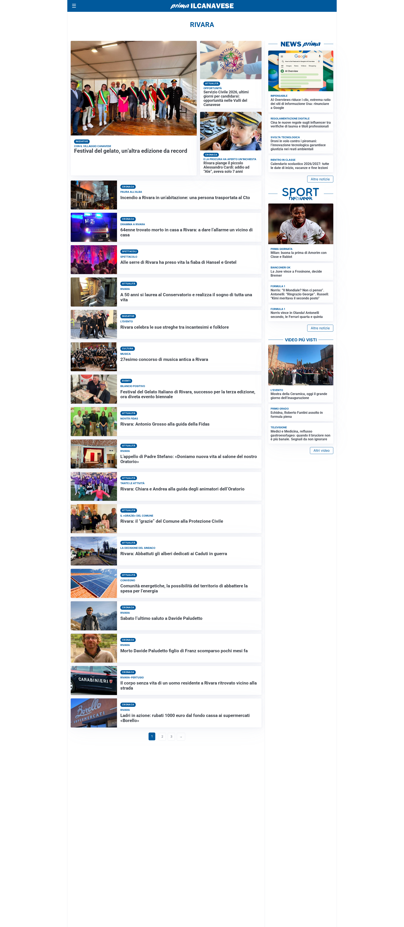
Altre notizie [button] (320, 179)
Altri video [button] (322, 450)
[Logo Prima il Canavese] (202, 6)
